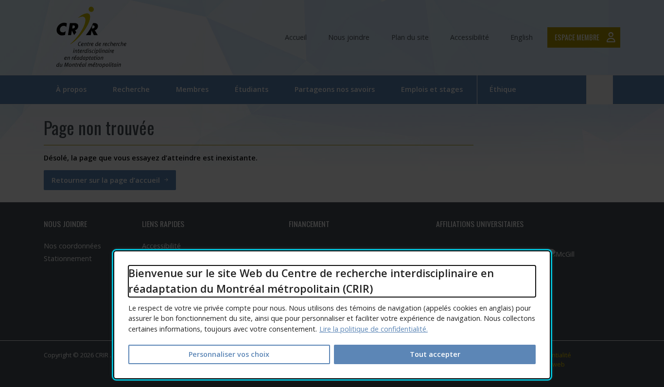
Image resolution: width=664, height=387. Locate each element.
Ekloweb (555, 364)
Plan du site (410, 37)
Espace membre (577, 37)
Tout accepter (435, 354)
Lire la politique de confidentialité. (373, 329)
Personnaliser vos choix (229, 354)
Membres (192, 89)
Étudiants (251, 89)
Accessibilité (469, 37)
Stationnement (68, 258)
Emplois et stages (432, 89)
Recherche (131, 89)
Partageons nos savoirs (335, 89)
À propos (71, 89)
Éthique (502, 89)
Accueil (296, 37)
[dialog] (332, 314)
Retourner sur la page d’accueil (106, 180)
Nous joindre (348, 37)
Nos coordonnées (72, 245)
